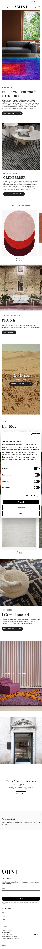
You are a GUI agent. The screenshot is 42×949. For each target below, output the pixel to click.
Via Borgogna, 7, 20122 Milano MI (21, 785)
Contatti (4, 919)
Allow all (21, 502)
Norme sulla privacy (26, 902)
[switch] (37, 474)
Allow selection (21, 508)
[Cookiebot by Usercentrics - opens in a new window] (31, 434)
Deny (21, 513)
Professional (37, 1)
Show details (30, 496)
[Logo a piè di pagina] (9, 872)
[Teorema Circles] (19, 233)
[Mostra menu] (3, 7)
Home (3, 913)
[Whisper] (19, 527)
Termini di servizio (35, 902)
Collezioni (4, 916)
